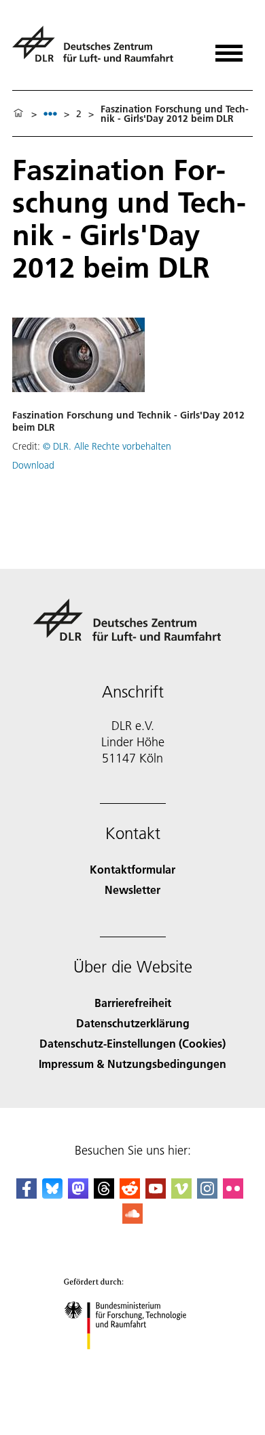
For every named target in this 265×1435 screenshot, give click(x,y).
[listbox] (50, 113)
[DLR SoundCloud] (132, 1219)
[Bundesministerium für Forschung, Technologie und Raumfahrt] (133, 1363)
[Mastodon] (78, 1194)
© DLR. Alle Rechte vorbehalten (107, 446)
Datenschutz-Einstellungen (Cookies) (132, 1043)
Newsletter (132, 889)
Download (33, 465)
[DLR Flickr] (233, 1194)
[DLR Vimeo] (181, 1194)
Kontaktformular (132, 869)
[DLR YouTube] (155, 1194)
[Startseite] (18, 114)
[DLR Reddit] (130, 1194)
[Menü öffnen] (229, 48)
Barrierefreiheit (132, 1002)
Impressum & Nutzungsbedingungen (132, 1063)
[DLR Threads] (104, 1194)
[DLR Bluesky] (52, 1194)
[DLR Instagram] (207, 1194)
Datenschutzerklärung (133, 1023)
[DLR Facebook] (26, 1194)
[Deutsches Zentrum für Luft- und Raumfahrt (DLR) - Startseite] (98, 50)
